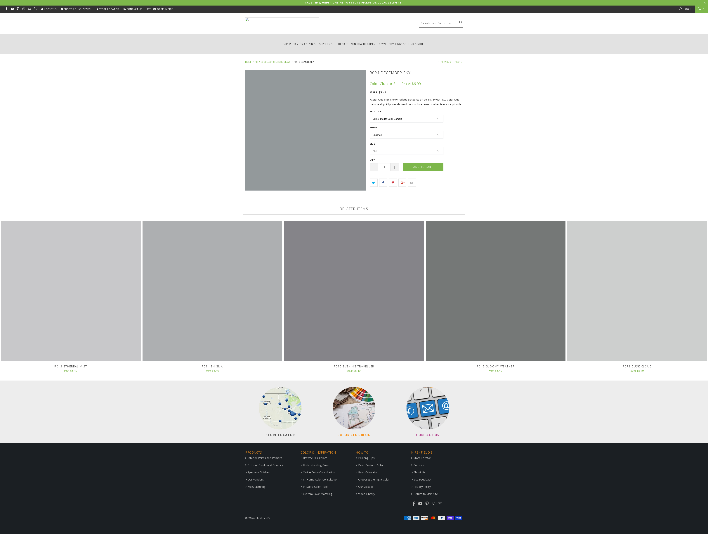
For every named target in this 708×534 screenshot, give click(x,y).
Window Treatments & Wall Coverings (376, 44)
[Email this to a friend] (412, 183)
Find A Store (417, 44)
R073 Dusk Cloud (637, 291)
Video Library (366, 494)
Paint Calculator (368, 472)
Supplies (324, 44)
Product (375, 111)
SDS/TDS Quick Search (77, 9)
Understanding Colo (315, 465)
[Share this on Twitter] (374, 183)
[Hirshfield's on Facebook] (6, 9)
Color (340, 44)
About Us (50, 9)
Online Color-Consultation (319, 472)
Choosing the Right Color (374, 479)
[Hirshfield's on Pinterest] (17, 9)
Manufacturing (257, 486)
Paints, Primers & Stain (298, 44)
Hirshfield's (263, 518)
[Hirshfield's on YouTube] (11, 9)
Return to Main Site (160, 9)
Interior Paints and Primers (265, 458)
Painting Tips (366, 458)
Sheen (373, 127)
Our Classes (366, 486)
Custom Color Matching (317, 494)
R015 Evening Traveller (354, 291)
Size (372, 143)
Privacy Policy (422, 486)
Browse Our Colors (315, 458)
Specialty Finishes (259, 472)
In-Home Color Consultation (320, 479)
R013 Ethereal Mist (71, 291)
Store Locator (108, 9)
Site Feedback (422, 479)
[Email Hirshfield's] (29, 9)
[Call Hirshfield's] (35, 9)
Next (457, 62)
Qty (372, 159)
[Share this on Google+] (402, 183)
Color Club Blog (354, 435)
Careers (419, 465)
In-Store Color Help (315, 486)
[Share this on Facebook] (383, 183)
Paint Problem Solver (371, 465)
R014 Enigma (212, 291)
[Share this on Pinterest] (393, 183)
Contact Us (134, 9)
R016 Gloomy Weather (495, 291)
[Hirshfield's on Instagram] (23, 9)
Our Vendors (256, 479)
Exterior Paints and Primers (265, 465)
